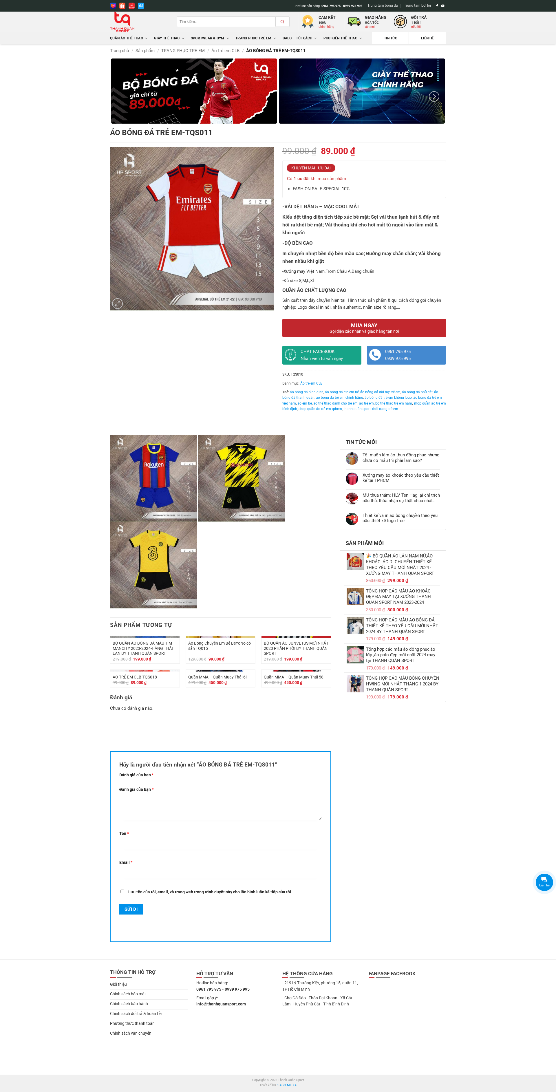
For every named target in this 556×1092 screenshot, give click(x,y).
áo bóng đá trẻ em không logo (388, 398)
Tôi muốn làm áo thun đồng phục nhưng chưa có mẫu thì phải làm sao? (401, 457)
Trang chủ (119, 50)
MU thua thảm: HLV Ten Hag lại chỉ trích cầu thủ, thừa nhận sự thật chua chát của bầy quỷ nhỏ (401, 498)
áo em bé (304, 403)
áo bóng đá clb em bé (342, 392)
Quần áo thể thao (126, 38)
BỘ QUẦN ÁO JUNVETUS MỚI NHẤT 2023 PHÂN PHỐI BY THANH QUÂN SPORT (296, 648)
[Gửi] (282, 22)
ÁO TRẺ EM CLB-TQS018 (135, 677)
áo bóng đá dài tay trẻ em (380, 392)
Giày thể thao (167, 38)
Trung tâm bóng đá (382, 5)
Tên (124, 833)
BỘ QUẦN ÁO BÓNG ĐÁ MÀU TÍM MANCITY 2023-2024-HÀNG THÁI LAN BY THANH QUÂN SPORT (143, 648)
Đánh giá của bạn (136, 775)
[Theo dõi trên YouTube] (443, 6)
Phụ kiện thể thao (340, 38)
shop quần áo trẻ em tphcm (320, 409)
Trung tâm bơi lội (417, 5)
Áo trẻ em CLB (225, 50)
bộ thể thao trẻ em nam (393, 403)
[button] (117, 303)
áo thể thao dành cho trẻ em (335, 403)
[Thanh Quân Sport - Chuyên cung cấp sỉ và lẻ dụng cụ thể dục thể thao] (139, 22)
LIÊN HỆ (427, 38)
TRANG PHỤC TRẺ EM (253, 38)
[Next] (434, 96)
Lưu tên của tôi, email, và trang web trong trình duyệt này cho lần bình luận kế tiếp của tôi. (210, 892)
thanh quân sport (357, 409)
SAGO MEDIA (287, 1085)
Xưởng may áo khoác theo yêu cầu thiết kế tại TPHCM (401, 478)
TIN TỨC (390, 38)
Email (125, 862)
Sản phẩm (145, 50)
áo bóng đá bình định (306, 392)
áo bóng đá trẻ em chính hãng (339, 398)
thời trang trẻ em (385, 409)
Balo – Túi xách (297, 38)
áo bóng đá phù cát (417, 392)
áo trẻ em (366, 403)
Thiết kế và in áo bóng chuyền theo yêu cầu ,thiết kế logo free (400, 518)
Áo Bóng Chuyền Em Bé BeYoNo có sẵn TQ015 (219, 646)
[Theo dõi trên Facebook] (437, 6)
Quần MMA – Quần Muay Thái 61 (218, 677)
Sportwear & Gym (207, 38)
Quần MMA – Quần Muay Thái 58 (293, 677)
